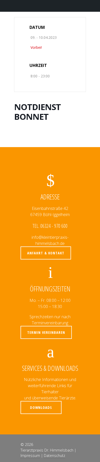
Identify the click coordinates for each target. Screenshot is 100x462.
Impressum (30, 455)
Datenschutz (54, 455)
